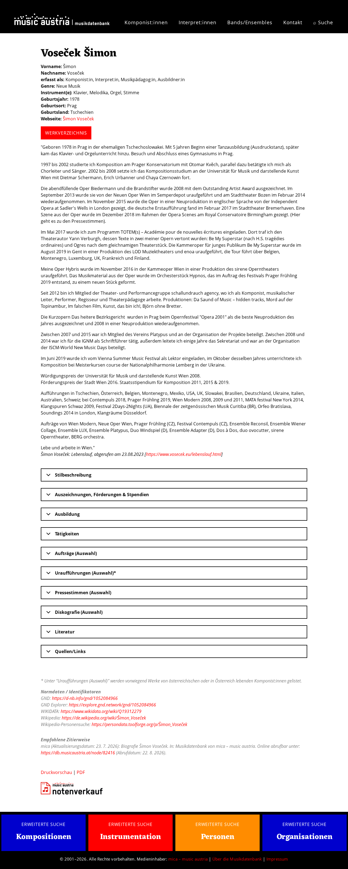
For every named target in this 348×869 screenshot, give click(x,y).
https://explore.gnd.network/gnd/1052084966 (112, 705)
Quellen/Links (70, 651)
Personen (217, 837)
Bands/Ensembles (249, 22)
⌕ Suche (323, 22)
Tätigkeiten (67, 534)
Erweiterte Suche (43, 824)
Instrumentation (130, 837)
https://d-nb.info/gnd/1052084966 (85, 698)
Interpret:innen (198, 22)
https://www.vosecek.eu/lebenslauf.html (183, 454)
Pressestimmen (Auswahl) (83, 593)
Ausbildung (67, 514)
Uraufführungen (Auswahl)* (85, 573)
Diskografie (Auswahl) (78, 612)
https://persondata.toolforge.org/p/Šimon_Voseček (139, 724)
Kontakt (292, 22)
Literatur (64, 632)
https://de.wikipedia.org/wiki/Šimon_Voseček (104, 718)
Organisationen (305, 837)
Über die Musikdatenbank (237, 859)
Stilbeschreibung (73, 475)
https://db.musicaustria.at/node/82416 (78, 753)
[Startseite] (62, 18)
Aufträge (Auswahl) (76, 553)
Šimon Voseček (78, 119)
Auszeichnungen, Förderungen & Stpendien (102, 495)
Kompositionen (43, 837)
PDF (81, 772)
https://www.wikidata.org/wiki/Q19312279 (101, 711)
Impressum (277, 859)
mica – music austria (188, 859)
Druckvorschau (56, 772)
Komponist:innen (146, 22)
